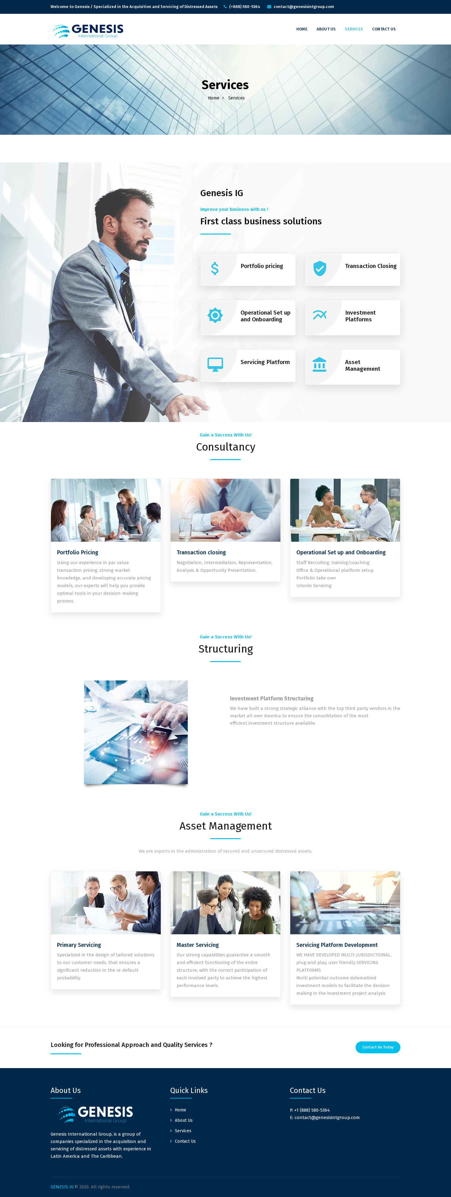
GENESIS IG (62, 1187)
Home (301, 29)
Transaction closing (201, 552)
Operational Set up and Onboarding (341, 552)
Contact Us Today (378, 1047)
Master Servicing (198, 945)
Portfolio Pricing (77, 552)
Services (354, 29)
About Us (326, 29)
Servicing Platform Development (337, 945)
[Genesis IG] (87, 31)
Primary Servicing (79, 945)
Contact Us (384, 29)
